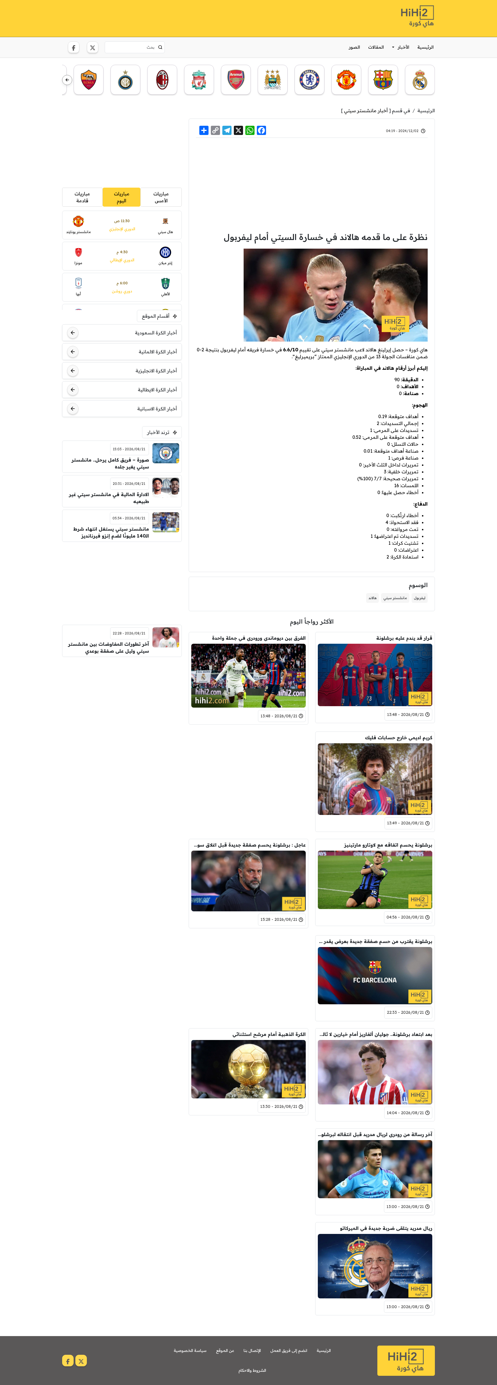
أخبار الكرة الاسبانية (157, 409)
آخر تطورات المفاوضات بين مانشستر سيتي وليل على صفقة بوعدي (108, 647)
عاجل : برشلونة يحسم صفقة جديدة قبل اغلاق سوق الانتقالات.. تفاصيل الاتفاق (248, 845)
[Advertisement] (167, 18)
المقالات (376, 47)
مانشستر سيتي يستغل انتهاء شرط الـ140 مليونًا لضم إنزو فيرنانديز (111, 532)
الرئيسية (425, 47)
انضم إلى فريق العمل (288, 1350)
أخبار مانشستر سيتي (366, 110)
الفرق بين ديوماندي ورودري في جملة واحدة (259, 638)
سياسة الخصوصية (190, 1350)
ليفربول (419, 598)
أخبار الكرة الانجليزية (156, 371)
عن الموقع (225, 1350)
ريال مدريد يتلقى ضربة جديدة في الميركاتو (386, 1228)
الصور (354, 47)
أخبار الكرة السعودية (156, 333)
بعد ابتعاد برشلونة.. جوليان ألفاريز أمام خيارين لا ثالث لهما (375, 1034)
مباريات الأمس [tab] (161, 197)
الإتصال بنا (252, 1350)
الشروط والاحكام (252, 1370)
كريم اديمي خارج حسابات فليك (398, 737)
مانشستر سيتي (395, 598)
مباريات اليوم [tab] (121, 197)
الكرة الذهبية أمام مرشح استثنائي (269, 1034)
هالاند (372, 598)
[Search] (160, 47)
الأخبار (403, 47)
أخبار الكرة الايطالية (157, 390)
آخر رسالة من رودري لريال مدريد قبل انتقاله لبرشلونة (375, 1134)
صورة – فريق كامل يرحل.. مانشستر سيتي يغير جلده (110, 463)
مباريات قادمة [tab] (82, 197)
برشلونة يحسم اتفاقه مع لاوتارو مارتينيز (388, 845)
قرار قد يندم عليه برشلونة (404, 638)
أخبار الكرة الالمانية (158, 352)
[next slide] (67, 80)
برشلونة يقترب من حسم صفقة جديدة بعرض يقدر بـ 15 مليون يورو (375, 941)
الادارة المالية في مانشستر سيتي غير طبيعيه (109, 497)
